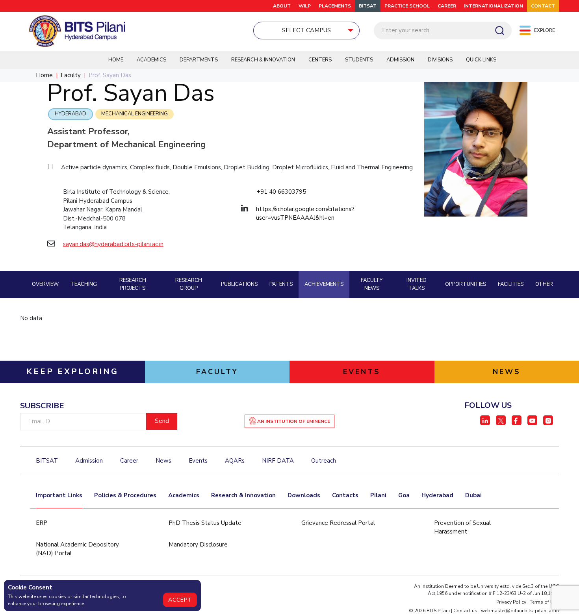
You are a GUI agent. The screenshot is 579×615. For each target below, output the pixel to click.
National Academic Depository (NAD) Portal (77, 549)
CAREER (447, 6)
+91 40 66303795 (281, 192)
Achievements (323, 284)
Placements (335, 6)
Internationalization (493, 6)
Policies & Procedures (125, 495)
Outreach (323, 461)
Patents (281, 284)
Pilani (378, 495)
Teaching (84, 284)
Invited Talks (416, 284)
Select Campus (306, 30)
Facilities (510, 284)
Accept (180, 600)
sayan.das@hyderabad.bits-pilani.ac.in (113, 244)
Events (198, 461)
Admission (400, 59)
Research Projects (132, 284)
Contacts (345, 495)
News (163, 461)
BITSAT (368, 6)
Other (544, 284)
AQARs (235, 461)
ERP (41, 523)
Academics (151, 59)
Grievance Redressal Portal (338, 523)
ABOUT (282, 6)
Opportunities (465, 284)
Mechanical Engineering (134, 113)
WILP (305, 6)
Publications (239, 284)
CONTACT (543, 6)
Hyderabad (70, 113)
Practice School (407, 6)
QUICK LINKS (481, 59)
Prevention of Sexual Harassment (462, 527)
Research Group (188, 284)
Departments (199, 59)
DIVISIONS (440, 59)
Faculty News (371, 284)
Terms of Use (544, 602)
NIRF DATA (278, 461)
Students (359, 59)
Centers (320, 59)
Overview (45, 284)
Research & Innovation (263, 59)
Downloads (304, 495)
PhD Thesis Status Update (205, 523)
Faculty (71, 75)
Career (129, 461)
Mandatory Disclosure (198, 544)
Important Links (59, 495)
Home (115, 59)
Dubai (473, 495)
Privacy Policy (511, 602)
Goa (404, 495)
